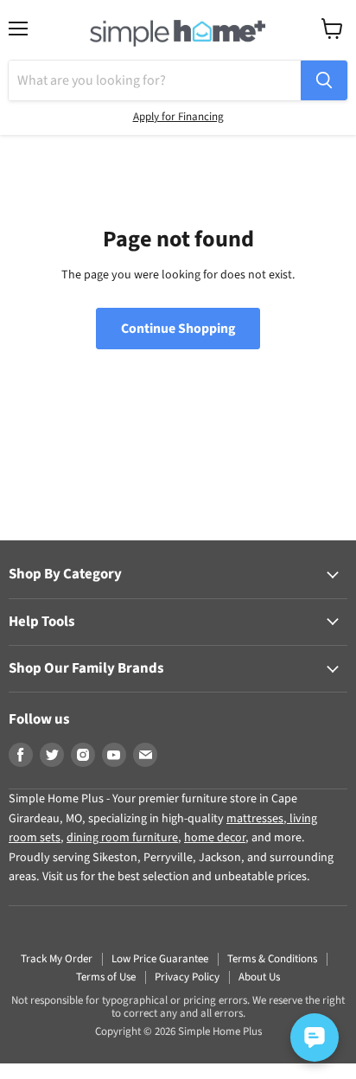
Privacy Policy (187, 977)
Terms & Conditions (272, 959)
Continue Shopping (178, 328)
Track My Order (56, 959)
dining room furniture (122, 837)
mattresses (254, 818)
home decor (214, 837)
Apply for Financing (178, 116)
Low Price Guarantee (159, 959)
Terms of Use (106, 977)
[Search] (324, 80)
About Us (259, 977)
